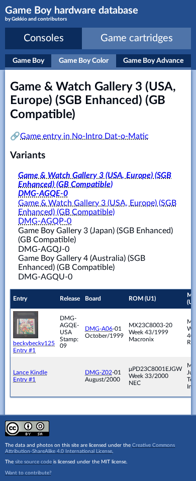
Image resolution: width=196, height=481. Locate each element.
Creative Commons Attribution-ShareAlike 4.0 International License (90, 448)
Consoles (44, 38)
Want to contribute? (28, 472)
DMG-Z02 (98, 372)
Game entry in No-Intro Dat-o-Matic (84, 136)
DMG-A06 (99, 329)
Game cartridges (137, 38)
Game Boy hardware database (71, 14)
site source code (33, 461)
